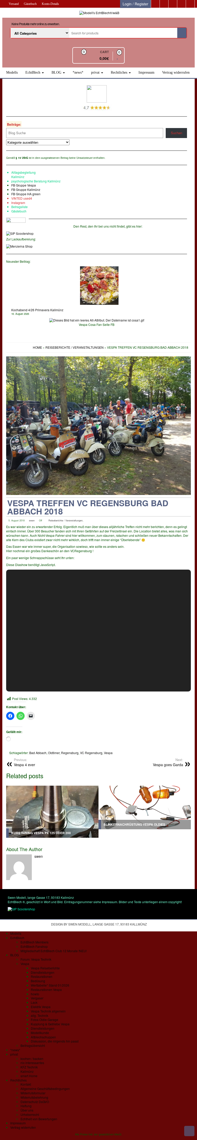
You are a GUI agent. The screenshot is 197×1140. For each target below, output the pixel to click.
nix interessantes (32, 1062)
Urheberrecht (30, 1114)
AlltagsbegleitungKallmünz (23, 174)
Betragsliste (19, 206)
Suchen (176, 132)
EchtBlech (33, 72)
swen (32, 520)
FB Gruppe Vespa (23, 185)
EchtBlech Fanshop (34, 946)
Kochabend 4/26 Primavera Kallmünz (37, 310)
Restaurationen (41, 976)
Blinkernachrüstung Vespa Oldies (134, 824)
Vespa (108, 753)
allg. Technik (39, 1015)
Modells (12, 72)
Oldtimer (54, 753)
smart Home (29, 1076)
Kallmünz (27, 1071)
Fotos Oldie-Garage (44, 1019)
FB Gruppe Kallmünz (25, 189)
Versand (14, 4)
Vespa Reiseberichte (45, 968)
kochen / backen (32, 1058)
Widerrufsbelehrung (34, 1097)
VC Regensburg (91, 753)
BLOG (57, 72)
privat (96, 72)
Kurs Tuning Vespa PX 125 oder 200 (41, 833)
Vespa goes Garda (168, 762)
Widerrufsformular (33, 1093)
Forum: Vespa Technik (36, 959)
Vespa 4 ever (24, 762)
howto (35, 994)
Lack (34, 1002)
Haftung (26, 1106)
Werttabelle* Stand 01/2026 (50, 985)
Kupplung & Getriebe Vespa (50, 1024)
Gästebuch (30, 4)
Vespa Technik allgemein (48, 1011)
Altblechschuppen (43, 1037)
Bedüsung (38, 981)
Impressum (146, 72)
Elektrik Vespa (41, 1007)
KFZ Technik (29, 1067)
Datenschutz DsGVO (35, 1101)
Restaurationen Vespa (46, 989)
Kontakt (26, 1084)
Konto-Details (50, 4)
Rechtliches (119, 72)
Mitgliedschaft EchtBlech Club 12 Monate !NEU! (54, 951)
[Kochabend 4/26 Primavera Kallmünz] (99, 285)
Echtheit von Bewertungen (39, 1119)
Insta (14, 202)
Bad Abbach (37, 753)
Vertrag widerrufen (176, 72)
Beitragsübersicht (33, 1045)
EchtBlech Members (34, 942)
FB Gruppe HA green (26, 194)
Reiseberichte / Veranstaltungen (65, 520)
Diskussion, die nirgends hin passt (54, 1041)
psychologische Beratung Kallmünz (36, 181)
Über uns (27, 1110)
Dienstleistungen (42, 972)
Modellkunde (40, 1032)
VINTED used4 (21, 198)
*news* (78, 72)
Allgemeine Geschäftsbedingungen (45, 1088)
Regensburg (69, 753)
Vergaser (37, 998)
